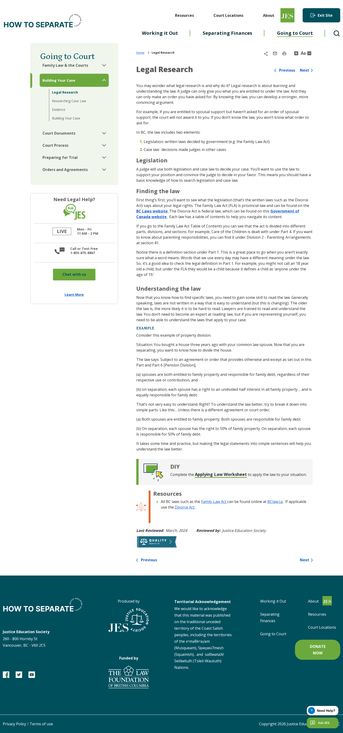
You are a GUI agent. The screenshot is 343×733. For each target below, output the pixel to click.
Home (140, 53)
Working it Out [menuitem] (160, 33)
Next (304, 70)
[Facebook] (6, 674)
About (268, 15)
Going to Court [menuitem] (295, 33)
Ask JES (323, 723)
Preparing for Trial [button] (60, 157)
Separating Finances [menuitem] (227, 33)
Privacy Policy (14, 724)
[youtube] (31, 674)
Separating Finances (270, 617)
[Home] (43, 21)
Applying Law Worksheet (221, 474)
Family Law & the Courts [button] (65, 65)
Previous (287, 70)
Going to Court (273, 633)
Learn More (74, 294)
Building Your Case (66, 118)
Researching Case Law (69, 101)
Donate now (318, 650)
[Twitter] (19, 674)
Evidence (58, 109)
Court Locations (228, 15)
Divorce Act (185, 507)
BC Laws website (152, 211)
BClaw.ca (275, 501)
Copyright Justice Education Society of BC (299, 723)
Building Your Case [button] (58, 80)
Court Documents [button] (58, 133)
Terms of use (41, 724)
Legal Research (65, 92)
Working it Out (273, 601)
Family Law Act (214, 501)
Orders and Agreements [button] (65, 169)
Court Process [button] (55, 145)
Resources (184, 15)
